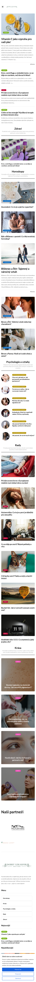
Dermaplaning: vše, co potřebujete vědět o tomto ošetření (18, 721)
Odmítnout (18, 978)
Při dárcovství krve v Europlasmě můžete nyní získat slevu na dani (15, 94)
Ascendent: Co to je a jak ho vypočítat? (17, 207)
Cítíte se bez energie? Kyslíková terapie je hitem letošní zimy (17, 113)
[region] (18, 968)
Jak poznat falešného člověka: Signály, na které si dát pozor (22, 425)
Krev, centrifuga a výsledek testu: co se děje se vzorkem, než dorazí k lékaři (17, 74)
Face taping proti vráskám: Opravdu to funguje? (18, 795)
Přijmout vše (18, 969)
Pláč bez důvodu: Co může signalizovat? (20, 401)
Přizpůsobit (18, 974)
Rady (4, 90)
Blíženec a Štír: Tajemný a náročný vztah (15, 270)
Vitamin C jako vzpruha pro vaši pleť (13, 934)
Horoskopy (7, 200)
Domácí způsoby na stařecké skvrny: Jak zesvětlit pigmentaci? (18, 686)
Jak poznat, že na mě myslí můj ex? (23, 435)
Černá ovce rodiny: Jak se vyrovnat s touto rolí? (20, 390)
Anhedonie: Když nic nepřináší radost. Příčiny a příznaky (22, 413)
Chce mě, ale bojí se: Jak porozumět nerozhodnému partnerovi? (21, 379)
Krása (18, 661)
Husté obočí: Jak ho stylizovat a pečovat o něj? (18, 759)
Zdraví (6, 32)
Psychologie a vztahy (19, 374)
